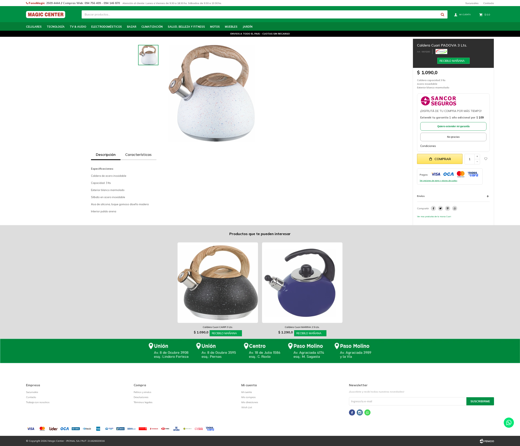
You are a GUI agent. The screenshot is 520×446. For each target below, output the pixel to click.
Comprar (442, 159)
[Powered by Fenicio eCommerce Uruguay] (487, 441)
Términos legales (143, 402)
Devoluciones (141, 397)
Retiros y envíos (142, 392)
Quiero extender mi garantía (453, 126)
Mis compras (248, 397)
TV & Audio (78, 26)
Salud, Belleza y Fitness (186, 26)
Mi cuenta (246, 392)
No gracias (453, 137)
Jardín (247, 26)
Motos (215, 26)
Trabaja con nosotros (38, 402)
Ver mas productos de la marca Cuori (434, 216)
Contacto (488, 3)
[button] (442, 14)
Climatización (152, 26)
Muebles (231, 26)
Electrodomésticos (106, 26)
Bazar (131, 26)
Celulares (34, 26)
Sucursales (472, 3)
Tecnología (56, 26)
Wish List (246, 407)
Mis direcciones (249, 402)
